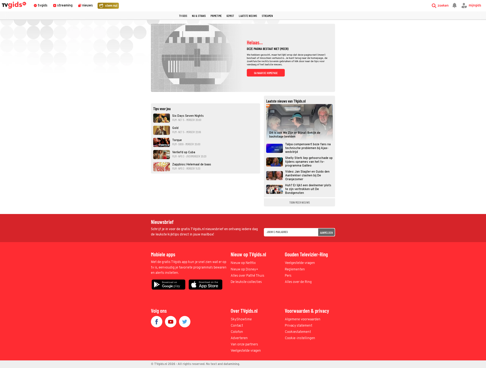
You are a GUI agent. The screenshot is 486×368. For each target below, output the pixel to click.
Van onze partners (244, 344)
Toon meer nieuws (299, 202)
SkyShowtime (241, 319)
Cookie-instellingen (300, 338)
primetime (216, 15)
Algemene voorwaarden (302, 319)
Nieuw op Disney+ (244, 269)
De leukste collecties (246, 282)
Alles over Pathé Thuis (247, 276)
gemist (230, 15)
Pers (288, 276)
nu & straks (199, 15)
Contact (237, 326)
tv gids (183, 15)
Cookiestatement (298, 332)
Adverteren (239, 338)
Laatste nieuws (248, 15)
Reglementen (295, 269)
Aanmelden (326, 232)
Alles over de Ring (298, 282)
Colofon (237, 332)
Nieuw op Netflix (243, 263)
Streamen (267, 15)
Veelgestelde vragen (300, 263)
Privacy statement (298, 326)
